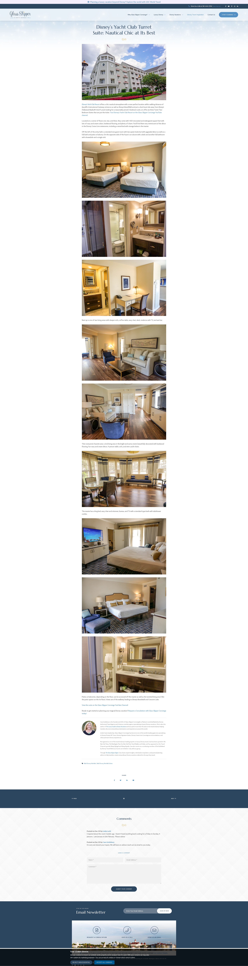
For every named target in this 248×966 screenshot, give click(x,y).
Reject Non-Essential (81, 962)
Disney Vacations (175, 15)
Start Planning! (227, 14)
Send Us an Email (154, 937)
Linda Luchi (107, 831)
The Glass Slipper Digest (112, 753)
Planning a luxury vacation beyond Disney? (108, 2)
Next (173, 798)
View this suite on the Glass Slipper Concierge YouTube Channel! (105, 705)
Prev (75, 798)
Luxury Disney (158, 15)
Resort (90, 104)
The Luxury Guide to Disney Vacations (116, 726)
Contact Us (211, 15)
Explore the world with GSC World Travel (143, 2)
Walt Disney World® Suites (105, 763)
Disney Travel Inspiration (195, 15)
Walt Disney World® (90, 763)
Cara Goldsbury (108, 842)
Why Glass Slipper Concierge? (137, 15)
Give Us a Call (127, 937)
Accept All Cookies (104, 962)
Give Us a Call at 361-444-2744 (201, 6)
